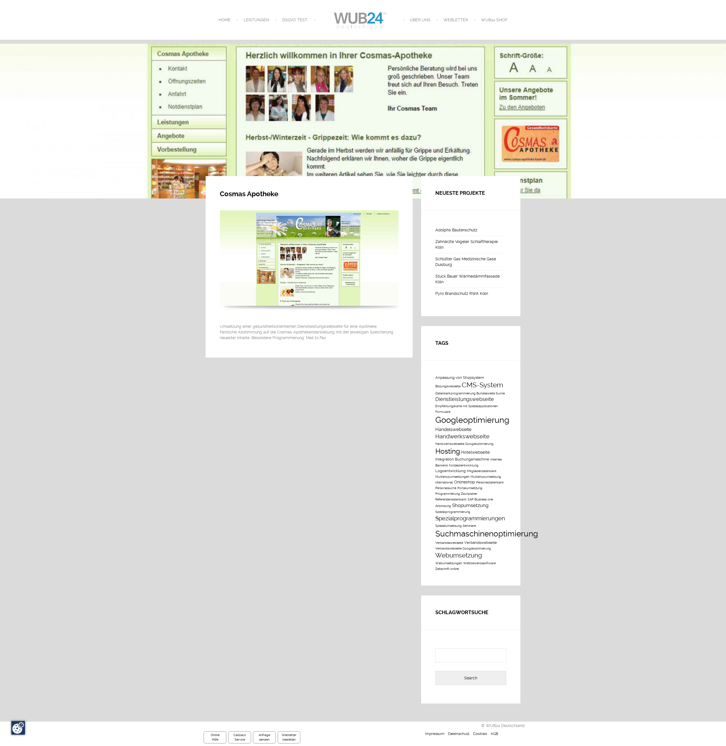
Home (225, 20)
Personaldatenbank (490, 482)
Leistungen (256, 20)
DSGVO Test (294, 20)
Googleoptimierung (472, 420)
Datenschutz (458, 734)
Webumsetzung (458, 555)
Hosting (447, 451)
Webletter (456, 20)
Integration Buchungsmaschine (462, 459)
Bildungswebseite (448, 386)
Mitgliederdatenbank (482, 471)
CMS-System (482, 385)
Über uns (420, 20)
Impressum (434, 734)
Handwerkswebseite (462, 436)
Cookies (480, 734)
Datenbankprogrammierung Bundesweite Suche (470, 393)
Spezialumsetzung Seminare (455, 526)
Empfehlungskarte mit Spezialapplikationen (466, 406)
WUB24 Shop (494, 20)
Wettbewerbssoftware (479, 563)
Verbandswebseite (480, 542)
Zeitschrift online (447, 569)
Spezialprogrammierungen (470, 518)
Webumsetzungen (448, 563)
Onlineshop (464, 482)
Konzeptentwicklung (463, 465)
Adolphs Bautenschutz (456, 230)
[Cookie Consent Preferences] (18, 728)
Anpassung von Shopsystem (459, 377)
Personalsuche (445, 488)
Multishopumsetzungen (452, 477)
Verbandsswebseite (449, 543)
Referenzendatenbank (451, 499)
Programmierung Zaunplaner (456, 494)
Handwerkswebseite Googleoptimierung (464, 444)
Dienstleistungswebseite (464, 399)
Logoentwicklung (450, 471)
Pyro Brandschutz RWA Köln (461, 293)
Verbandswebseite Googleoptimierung (463, 548)
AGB (494, 734)
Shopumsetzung (470, 505)
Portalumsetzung (469, 488)
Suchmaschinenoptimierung (486, 533)
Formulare (442, 412)
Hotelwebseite (475, 452)
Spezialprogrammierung (452, 512)
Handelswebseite (453, 429)
